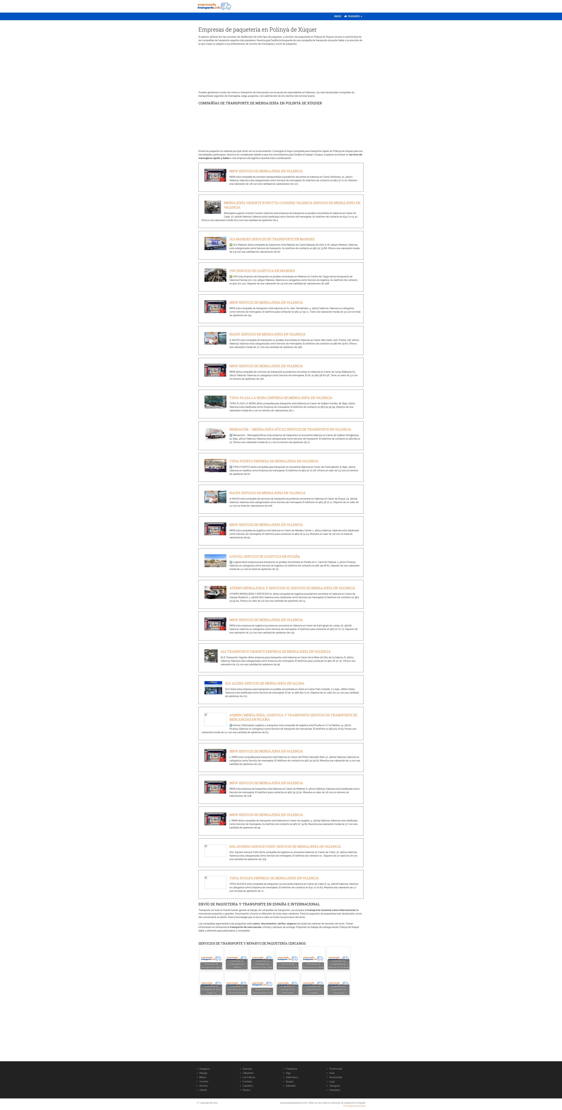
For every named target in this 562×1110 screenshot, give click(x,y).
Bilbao (202, 1077)
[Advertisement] (281, 69)
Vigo (288, 1073)
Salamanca (292, 1077)
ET (198, 1103)
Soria (332, 1073)
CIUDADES (353, 16)
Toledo (203, 1090)
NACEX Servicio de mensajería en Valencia (267, 334)
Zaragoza (204, 1068)
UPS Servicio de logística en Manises (262, 271)
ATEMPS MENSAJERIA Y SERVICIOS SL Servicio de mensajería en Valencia (292, 588)
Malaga (203, 1073)
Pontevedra (335, 1068)
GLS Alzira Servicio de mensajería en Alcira (264, 683)
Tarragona (334, 1085)
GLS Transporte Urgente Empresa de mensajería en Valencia (276, 651)
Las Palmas (249, 1077)
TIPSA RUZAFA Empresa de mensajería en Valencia (274, 878)
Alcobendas (335, 1077)
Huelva (246, 1090)
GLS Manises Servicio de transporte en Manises (272, 239)
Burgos (290, 1081)
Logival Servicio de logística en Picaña (264, 556)
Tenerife (203, 1081)
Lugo (332, 1081)
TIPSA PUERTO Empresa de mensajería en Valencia (274, 461)
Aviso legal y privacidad (354, 1106)
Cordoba (247, 1081)
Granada (247, 1068)
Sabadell (290, 1085)
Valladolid (248, 1073)
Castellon (248, 1085)
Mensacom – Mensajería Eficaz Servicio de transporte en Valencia (290, 429)
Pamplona (291, 1068)
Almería (203, 1085)
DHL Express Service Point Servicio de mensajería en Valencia (285, 846)
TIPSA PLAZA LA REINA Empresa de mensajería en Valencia (281, 398)
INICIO (337, 16)
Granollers (334, 1090)
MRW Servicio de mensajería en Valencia (266, 171)
